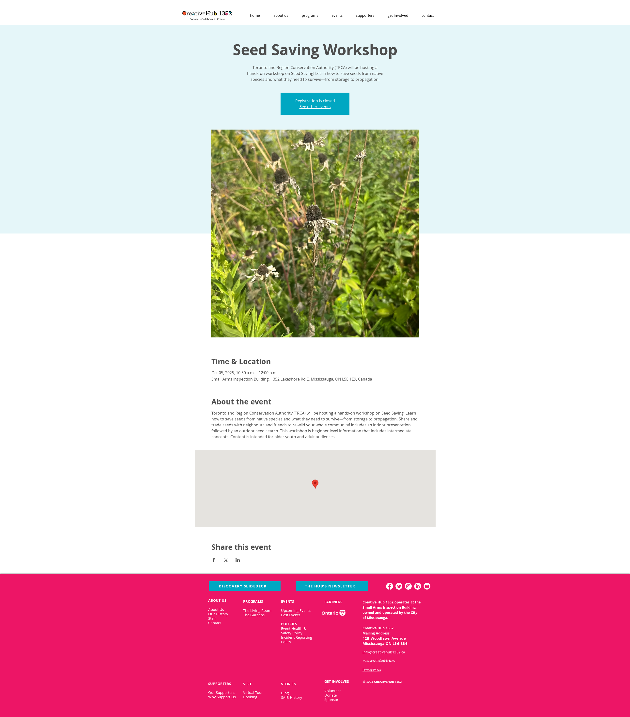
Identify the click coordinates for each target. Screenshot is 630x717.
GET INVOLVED (336, 681)
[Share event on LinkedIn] (238, 560)
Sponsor (331, 699)
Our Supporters (221, 692)
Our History (218, 613)
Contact (214, 622)
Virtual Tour (253, 692)
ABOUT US (217, 600)
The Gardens (254, 614)
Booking (250, 696)
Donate (330, 695)
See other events (315, 106)
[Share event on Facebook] (213, 560)
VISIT (247, 684)
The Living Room (257, 610)
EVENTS (287, 601)
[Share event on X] (225, 560)
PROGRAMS (253, 601)
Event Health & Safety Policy (293, 630)
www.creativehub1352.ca (378, 661)
